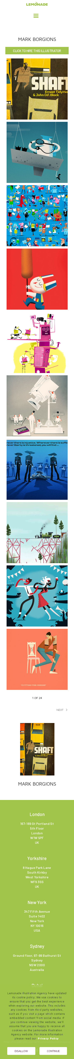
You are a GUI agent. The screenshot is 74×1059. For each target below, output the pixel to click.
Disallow (21, 1051)
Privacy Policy (48, 1038)
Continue (53, 1051)
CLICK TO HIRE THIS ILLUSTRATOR (37, 51)
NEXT (63, 709)
